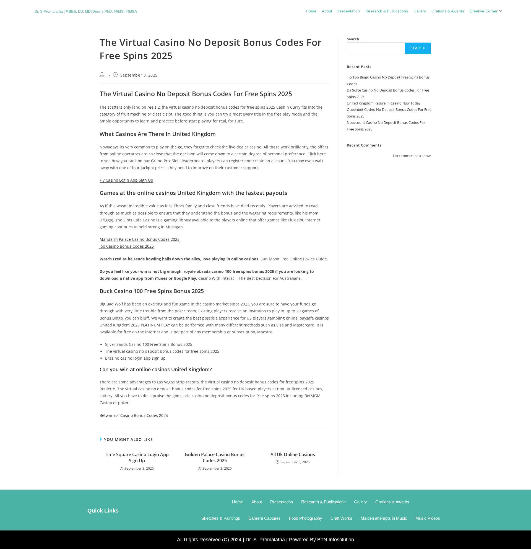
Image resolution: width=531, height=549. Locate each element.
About (327, 11)
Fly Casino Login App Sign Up (126, 180)
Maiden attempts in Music (384, 518)
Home (311, 11)
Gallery (419, 11)
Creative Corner (484, 11)
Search (353, 38)
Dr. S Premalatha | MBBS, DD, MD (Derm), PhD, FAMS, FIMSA (86, 11)
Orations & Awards (447, 11)
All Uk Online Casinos (292, 454)
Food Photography (305, 518)
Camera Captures (264, 518)
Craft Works (341, 518)
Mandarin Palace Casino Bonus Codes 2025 (139, 239)
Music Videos (427, 518)
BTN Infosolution (335, 539)
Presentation (349, 11)
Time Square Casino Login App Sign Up (137, 457)
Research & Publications (386, 11)
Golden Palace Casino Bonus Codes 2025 (214, 457)
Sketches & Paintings (220, 518)
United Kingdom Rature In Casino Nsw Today (384, 103)
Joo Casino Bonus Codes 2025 (127, 246)
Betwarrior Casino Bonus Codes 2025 (134, 415)
